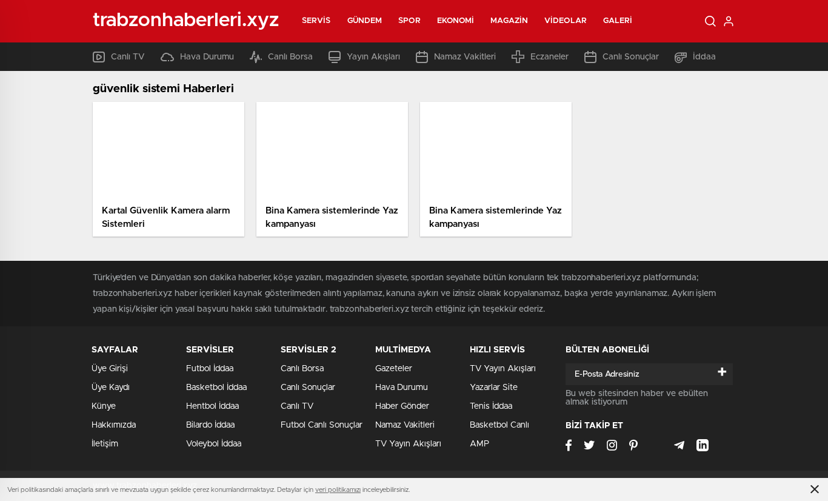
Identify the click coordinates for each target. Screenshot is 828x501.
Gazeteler (393, 369)
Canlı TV (128, 57)
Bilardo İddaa (210, 425)
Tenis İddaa (491, 406)
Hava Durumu (207, 57)
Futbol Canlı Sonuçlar (321, 425)
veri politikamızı (338, 489)
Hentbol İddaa (212, 406)
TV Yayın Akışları (408, 444)
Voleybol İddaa (213, 444)
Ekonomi (456, 21)
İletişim (105, 444)
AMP (479, 444)
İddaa (704, 57)
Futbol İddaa (209, 369)
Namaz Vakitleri (465, 57)
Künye (104, 406)
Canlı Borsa (290, 57)
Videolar (565, 21)
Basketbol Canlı (499, 425)
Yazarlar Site (494, 387)
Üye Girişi (110, 369)
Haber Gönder (402, 406)
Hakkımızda (114, 425)
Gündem (364, 21)
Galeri (618, 21)
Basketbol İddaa (216, 387)
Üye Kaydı (111, 387)
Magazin (509, 21)
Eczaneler (549, 57)
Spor (409, 21)
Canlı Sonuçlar (631, 57)
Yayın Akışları (373, 57)
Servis (316, 21)
